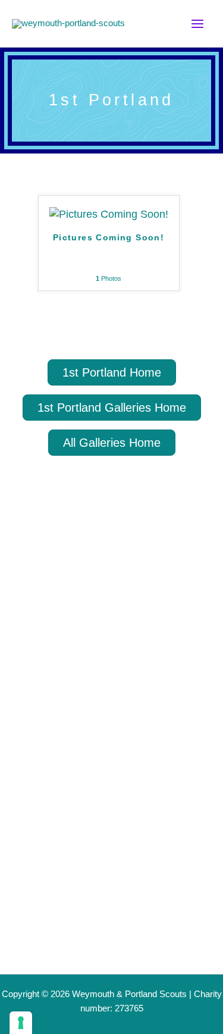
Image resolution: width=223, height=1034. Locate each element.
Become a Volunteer (71, 821)
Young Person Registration (90, 785)
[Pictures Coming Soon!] (108, 214)
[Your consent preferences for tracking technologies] (21, 1022)
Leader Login (50, 857)
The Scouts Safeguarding (108, 624)
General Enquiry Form (76, 925)
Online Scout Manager (99, 645)
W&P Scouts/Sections (75, 713)
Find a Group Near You (79, 750)
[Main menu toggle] (197, 23)
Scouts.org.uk (74, 581)
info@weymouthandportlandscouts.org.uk (90, 963)
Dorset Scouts (75, 602)
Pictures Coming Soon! (108, 237)
